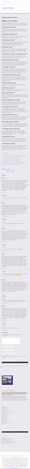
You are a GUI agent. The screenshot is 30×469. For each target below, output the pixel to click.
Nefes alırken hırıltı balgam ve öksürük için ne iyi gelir (9, 163)
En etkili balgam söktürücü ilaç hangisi (7, 159)
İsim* (2, 345)
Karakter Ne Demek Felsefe (5, 439)
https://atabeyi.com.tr (24, 366)
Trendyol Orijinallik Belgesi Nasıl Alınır (7, 441)
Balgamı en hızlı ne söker (5, 156)
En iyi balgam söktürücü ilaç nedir (17, 159)
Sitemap (1, 367)
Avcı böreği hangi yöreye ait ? (6, 421)
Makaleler (6, 153)
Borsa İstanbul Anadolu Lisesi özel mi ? (7, 423)
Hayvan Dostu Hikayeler (8, 8)
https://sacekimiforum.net (4, 366)
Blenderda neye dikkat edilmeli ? (6, 407)
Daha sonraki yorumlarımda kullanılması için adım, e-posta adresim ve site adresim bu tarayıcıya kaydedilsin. (14, 356)
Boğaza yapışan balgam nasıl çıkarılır (22, 156)
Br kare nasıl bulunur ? (5, 419)
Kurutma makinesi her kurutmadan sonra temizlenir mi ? (8, 412)
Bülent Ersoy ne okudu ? (5, 414)
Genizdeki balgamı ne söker (17, 160)
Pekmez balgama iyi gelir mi (21, 163)
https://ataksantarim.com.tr (14, 366)
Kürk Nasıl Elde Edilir (6, 169)
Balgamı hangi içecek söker (13, 156)
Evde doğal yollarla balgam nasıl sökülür (7, 160)
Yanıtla (7, 192)
